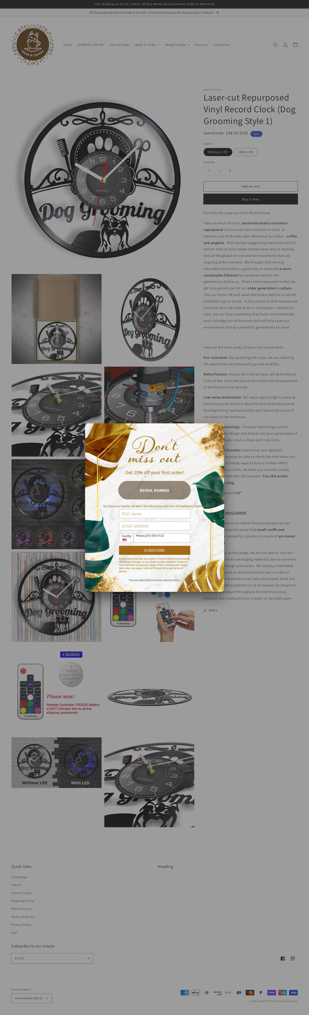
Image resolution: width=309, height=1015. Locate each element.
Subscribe (154, 550)
